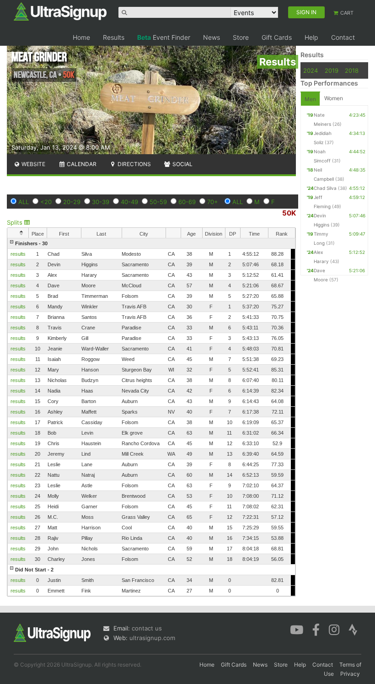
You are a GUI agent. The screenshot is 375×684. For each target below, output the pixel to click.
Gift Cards (277, 37)
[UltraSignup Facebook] (316, 629)
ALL (23, 201)
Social (182, 164)
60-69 (187, 201)
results (18, 254)
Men (310, 99)
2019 (331, 70)
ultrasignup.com (152, 637)
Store (241, 37)
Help (311, 37)
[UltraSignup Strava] (353, 629)
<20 (46, 201)
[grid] (151, 417)
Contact (343, 37)
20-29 (71, 201)
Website (32, 164)
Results (113, 37)
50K (289, 213)
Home (81, 37)
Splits (15, 222)
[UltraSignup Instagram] (334, 629)
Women (333, 98)
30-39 (100, 201)
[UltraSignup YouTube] (296, 629)
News (211, 37)
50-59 (158, 201)
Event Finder (163, 37)
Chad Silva (325, 188)
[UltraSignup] (60, 11)
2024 (310, 70)
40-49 (129, 201)
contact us (147, 628)
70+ (212, 201)
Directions (133, 164)
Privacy (350, 673)
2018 (352, 70)
